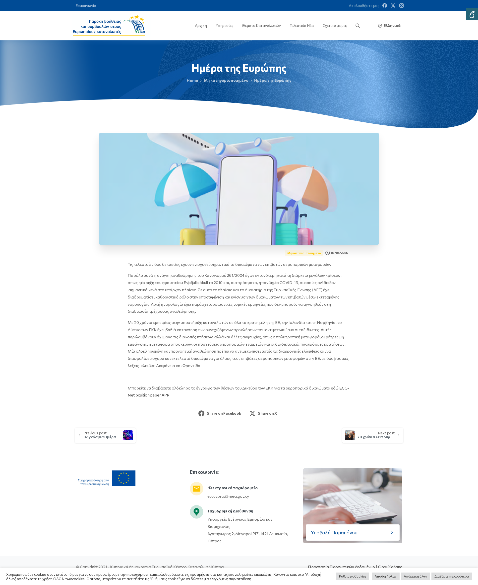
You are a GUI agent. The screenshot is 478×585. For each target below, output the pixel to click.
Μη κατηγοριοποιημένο (226, 80)
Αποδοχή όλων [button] (386, 576)
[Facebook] (384, 5)
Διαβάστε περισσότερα (451, 576)
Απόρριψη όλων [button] (415, 576)
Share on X (267, 413)
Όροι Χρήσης (390, 566)
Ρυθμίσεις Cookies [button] (352, 576)
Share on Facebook (224, 413)
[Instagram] (401, 5)
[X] (393, 5)
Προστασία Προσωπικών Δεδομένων (341, 566)
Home (192, 80)
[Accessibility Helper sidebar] (472, 14)
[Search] (358, 25)
